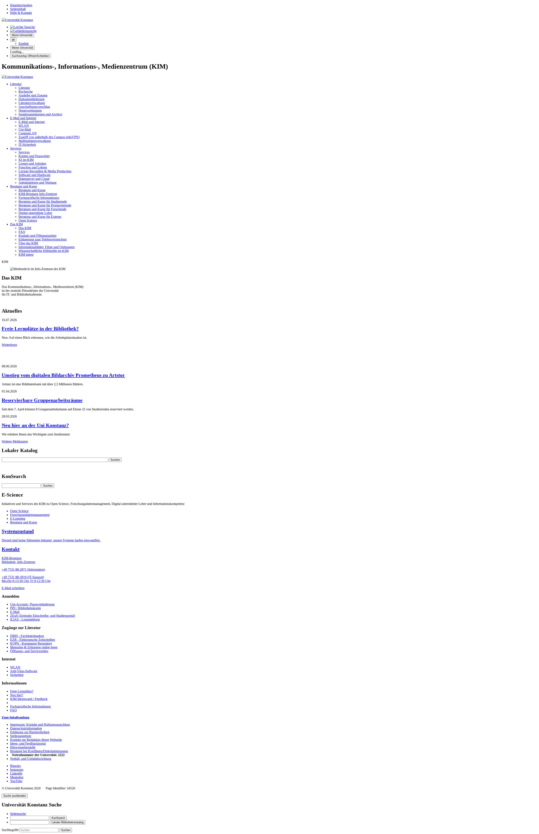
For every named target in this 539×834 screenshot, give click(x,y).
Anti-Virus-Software (23, 671)
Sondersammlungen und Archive (40, 114)
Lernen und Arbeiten (32, 163)
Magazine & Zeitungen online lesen (33, 647)
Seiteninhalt (18, 9)
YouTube (16, 781)
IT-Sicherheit (27, 144)
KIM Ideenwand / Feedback (29, 699)
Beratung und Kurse (23, 186)
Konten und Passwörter (34, 156)
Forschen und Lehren (33, 167)
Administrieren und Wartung (37, 182)
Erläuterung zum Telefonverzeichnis (43, 239)
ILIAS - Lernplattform (25, 619)
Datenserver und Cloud (34, 179)
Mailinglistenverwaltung (35, 141)
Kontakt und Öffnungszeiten (37, 235)
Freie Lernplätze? (21, 691)
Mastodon (16, 777)
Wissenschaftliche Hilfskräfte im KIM (44, 251)
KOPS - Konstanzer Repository (31, 643)
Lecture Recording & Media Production (45, 171)
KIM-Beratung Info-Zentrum (38, 194)
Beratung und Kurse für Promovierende (45, 205)
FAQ (22, 232)
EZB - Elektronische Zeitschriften (32, 639)
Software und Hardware (35, 175)
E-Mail (14, 612)
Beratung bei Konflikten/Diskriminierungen (39, 751)
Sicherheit (16, 675)
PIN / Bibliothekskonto (25, 608)
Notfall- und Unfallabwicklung (30, 758)
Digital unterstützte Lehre (35, 213)
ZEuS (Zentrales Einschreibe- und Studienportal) (42, 615)
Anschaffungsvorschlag (34, 106)
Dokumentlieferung (31, 99)
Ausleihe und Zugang (33, 95)
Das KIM (16, 224)
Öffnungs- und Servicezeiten (29, 651)
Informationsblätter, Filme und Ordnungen (47, 247)
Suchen (115, 459)
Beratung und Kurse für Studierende (43, 201)
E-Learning (17, 518)
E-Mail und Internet (23, 118)
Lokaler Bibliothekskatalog (68, 822)
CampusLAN (28, 133)
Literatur (15, 84)
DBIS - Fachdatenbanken (27, 636)
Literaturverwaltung (32, 103)
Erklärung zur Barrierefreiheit (29, 732)
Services (15, 148)
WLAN (24, 125)
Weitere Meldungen (15, 441)
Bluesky (15, 766)
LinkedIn (16, 773)
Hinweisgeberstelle (22, 747)
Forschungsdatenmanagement (29, 515)
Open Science (28, 220)
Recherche (26, 91)
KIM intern (26, 254)
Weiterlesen (9, 345)
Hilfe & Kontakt (21, 13)
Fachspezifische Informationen (39, 197)
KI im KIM (26, 160)
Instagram (16, 769)
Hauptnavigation (21, 5)
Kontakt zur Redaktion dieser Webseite (36, 740)
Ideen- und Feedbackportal (28, 743)
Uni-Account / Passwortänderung (32, 604)
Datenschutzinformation (26, 728)
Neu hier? (16, 695)
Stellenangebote (20, 736)
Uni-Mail (25, 129)
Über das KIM (28, 243)
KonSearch (58, 817)
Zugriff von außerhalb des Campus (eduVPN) (49, 137)
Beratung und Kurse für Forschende (42, 209)
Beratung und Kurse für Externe (40, 216)
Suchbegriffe (11, 830)
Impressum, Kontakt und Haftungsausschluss (40, 724)
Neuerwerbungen (30, 110)
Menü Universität (22, 35)
